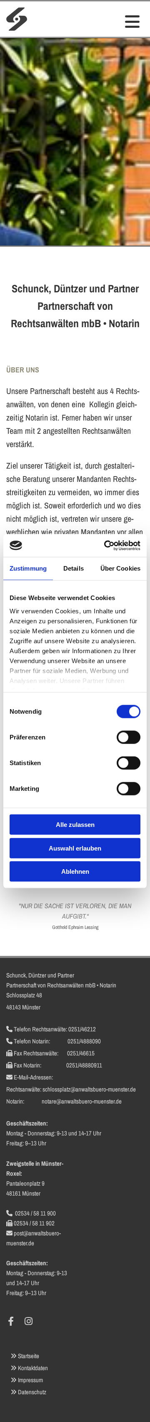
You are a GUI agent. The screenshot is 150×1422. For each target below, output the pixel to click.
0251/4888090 (84, 1041)
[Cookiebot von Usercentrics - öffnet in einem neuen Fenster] (105, 545)
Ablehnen (75, 871)
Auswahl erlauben (75, 847)
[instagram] (28, 1321)
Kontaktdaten (33, 1368)
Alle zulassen (75, 824)
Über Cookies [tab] (120, 568)
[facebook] (10, 1321)
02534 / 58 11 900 (35, 1213)
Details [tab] (73, 568)
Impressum (30, 1380)
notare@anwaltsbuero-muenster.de (82, 1101)
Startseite (28, 1356)
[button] (112, 22)
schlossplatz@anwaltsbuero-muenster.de (89, 1089)
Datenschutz (32, 1392)
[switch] (128, 737)
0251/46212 (82, 1029)
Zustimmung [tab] (28, 568)
